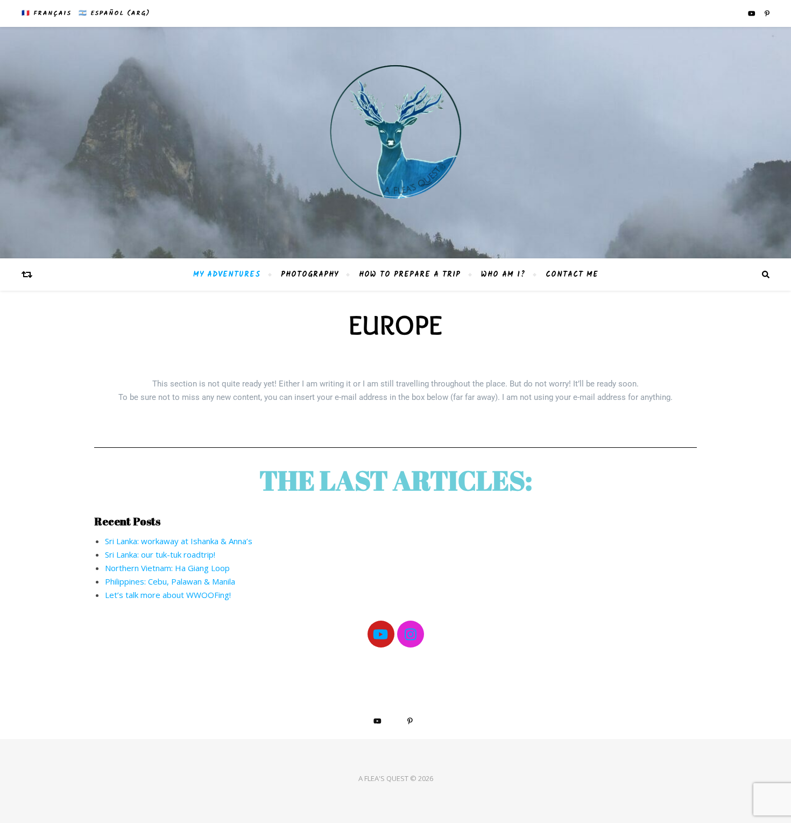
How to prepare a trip (410, 274)
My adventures (226, 274)
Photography (309, 274)
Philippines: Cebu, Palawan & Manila (170, 581)
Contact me (572, 274)
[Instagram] (410, 634)
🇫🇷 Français (46, 13)
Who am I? (503, 274)
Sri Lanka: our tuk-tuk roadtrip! (160, 554)
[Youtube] (381, 634)
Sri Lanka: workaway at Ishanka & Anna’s (178, 541)
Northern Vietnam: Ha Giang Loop (167, 567)
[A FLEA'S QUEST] (395, 142)
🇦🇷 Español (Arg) (114, 13)
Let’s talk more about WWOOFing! (168, 594)
